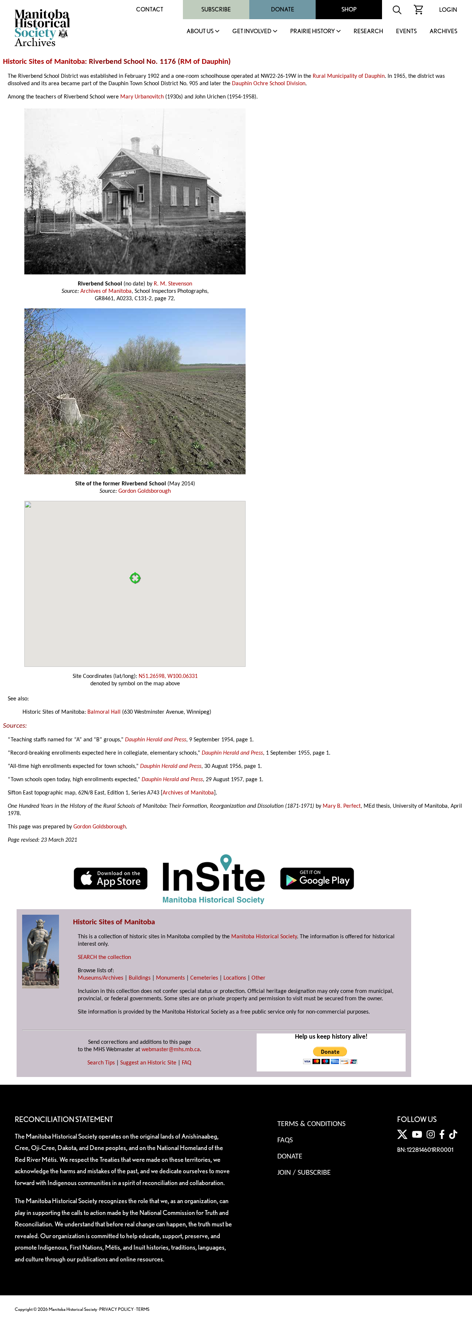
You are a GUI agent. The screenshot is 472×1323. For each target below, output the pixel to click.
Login (448, 9)
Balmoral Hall (104, 712)
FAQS (285, 1140)
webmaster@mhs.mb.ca (171, 1050)
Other (258, 978)
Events (406, 31)
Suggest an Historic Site (148, 1063)
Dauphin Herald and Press (155, 740)
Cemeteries (204, 978)
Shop (349, 9)
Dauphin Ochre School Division (268, 84)
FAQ (186, 1063)
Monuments (170, 978)
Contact (149, 9)
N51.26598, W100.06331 (168, 676)
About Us (200, 31)
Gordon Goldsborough (144, 491)
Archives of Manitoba (106, 291)
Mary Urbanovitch (142, 97)
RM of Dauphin (204, 62)
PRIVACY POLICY (116, 1309)
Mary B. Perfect (342, 806)
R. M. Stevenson (173, 284)
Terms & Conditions (311, 1124)
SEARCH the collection (104, 957)
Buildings (139, 978)
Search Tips (101, 1063)
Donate (282, 9)
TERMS (142, 1309)
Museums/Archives (100, 978)
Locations (234, 978)
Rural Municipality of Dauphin (349, 76)
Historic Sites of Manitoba (44, 62)
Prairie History (312, 31)
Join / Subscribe (304, 1173)
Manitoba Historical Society (264, 937)
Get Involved (251, 31)
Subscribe (216, 9)
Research (368, 31)
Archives (443, 31)
